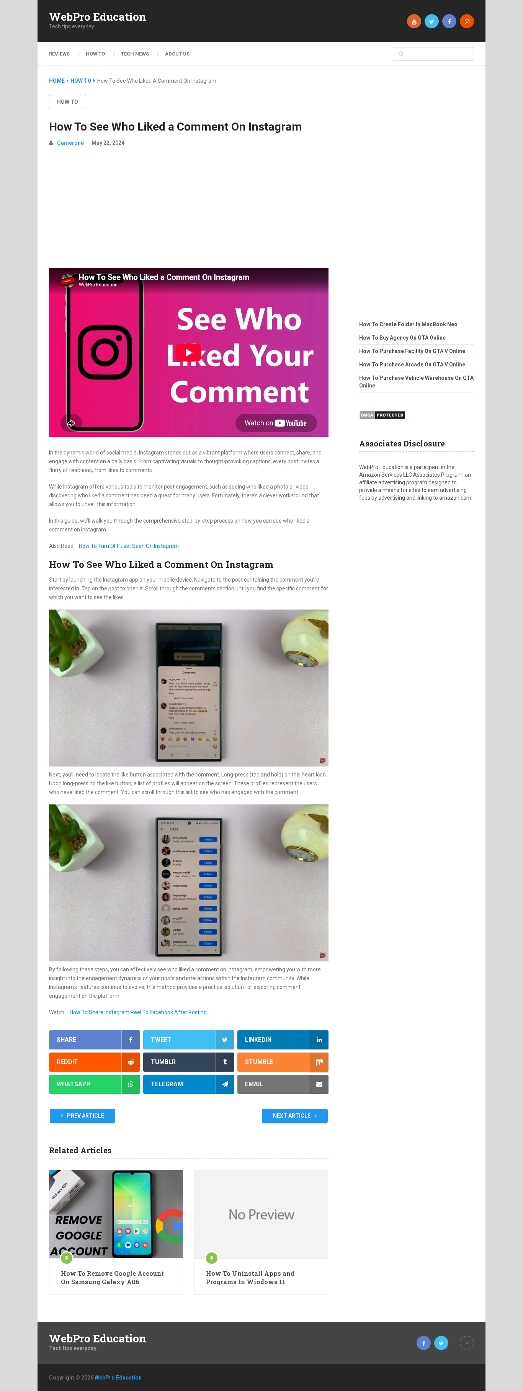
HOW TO (95, 54)
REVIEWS (59, 54)
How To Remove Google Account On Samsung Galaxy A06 (112, 1277)
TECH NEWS (135, 54)
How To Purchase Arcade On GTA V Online (412, 364)
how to (67, 102)
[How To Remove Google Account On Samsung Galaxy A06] (116, 1214)
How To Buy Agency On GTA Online (402, 338)
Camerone (70, 143)
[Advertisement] (189, 210)
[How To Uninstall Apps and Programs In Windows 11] (261, 1214)
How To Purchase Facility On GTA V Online (412, 351)
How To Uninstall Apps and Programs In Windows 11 (250, 1277)
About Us (177, 54)
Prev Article (85, 1116)
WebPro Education (97, 16)
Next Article (292, 1116)
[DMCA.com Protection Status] (382, 421)
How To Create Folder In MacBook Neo (408, 324)
